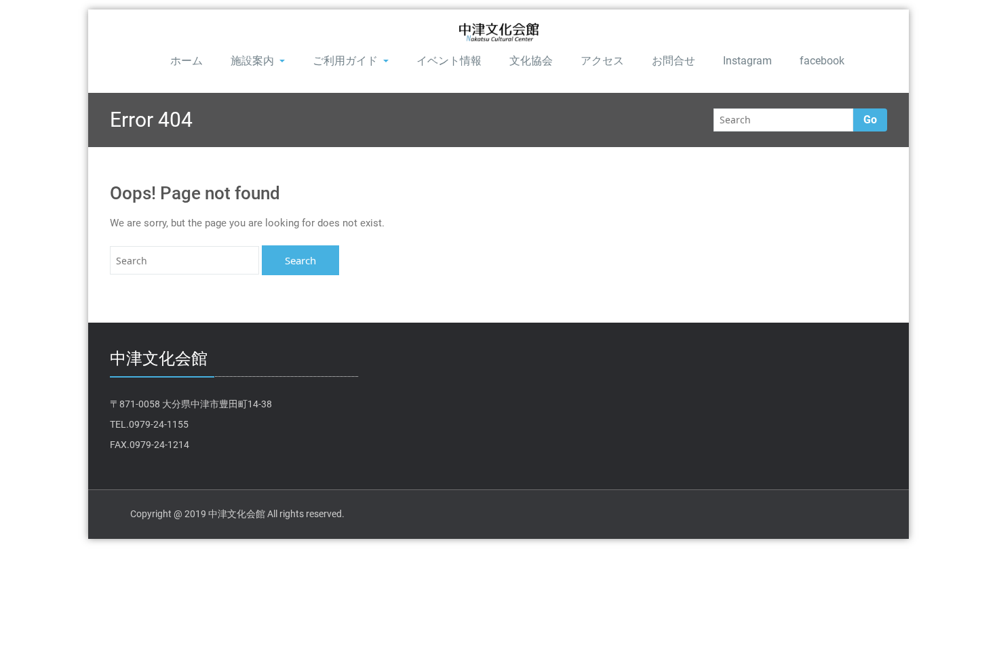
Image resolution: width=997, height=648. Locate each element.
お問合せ (673, 60)
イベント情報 (449, 60)
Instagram (747, 60)
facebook (822, 60)
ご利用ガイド (345, 60)
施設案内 (252, 60)
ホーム (186, 60)
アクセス (602, 60)
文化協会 (531, 60)
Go (870, 119)
